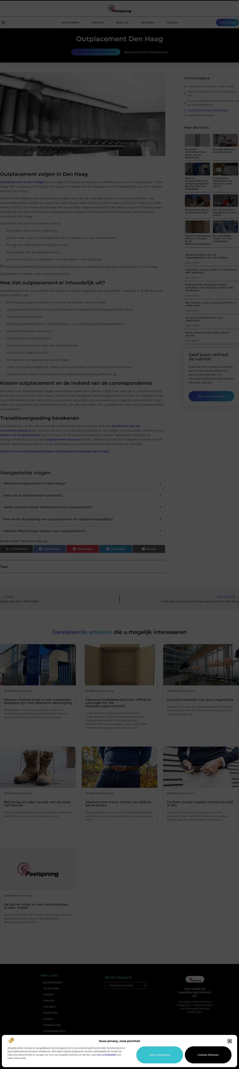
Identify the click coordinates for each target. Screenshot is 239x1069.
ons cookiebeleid (106, 1054)
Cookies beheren (208, 1054)
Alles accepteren (159, 1054)
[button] (230, 1041)
